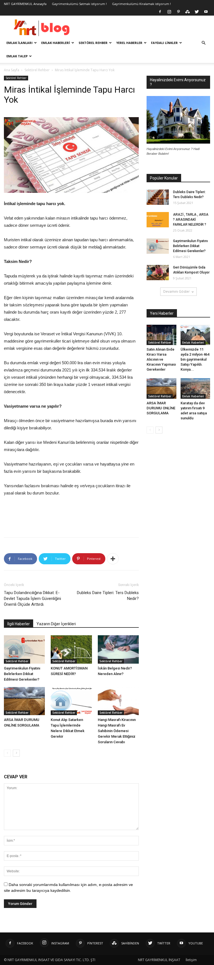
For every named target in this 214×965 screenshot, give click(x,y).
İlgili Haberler (18, 624)
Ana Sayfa (11, 70)
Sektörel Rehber (93, 43)
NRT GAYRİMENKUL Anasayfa (25, 4)
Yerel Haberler (129, 43)
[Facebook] (160, 12)
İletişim (191, 959)
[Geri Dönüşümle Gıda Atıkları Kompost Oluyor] (158, 272)
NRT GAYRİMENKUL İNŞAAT (159, 959)
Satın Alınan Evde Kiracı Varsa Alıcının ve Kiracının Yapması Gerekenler (161, 359)
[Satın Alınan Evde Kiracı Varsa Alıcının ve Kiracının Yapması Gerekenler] (161, 335)
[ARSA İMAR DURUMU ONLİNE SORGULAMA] (24, 701)
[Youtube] (206, 12)
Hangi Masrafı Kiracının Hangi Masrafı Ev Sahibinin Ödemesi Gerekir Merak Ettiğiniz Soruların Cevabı (117, 731)
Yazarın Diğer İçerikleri (56, 624)
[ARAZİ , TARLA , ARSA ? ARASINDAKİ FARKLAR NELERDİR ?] (158, 219)
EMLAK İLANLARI (19, 43)
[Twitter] (197, 12)
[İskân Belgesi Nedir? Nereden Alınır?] (118, 649)
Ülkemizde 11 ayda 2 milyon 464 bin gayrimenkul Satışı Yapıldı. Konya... (195, 359)
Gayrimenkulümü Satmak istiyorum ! (79, 4)
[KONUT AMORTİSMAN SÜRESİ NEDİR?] (71, 649)
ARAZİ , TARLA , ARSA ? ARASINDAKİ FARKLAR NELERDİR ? (190, 220)
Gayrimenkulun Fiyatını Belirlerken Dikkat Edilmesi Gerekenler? (22, 673)
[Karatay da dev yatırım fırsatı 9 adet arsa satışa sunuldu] (195, 388)
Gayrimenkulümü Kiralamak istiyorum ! (141, 4)
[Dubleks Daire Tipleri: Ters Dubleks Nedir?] (158, 197)
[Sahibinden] (187, 12)
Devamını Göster (176, 291)
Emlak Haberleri (55, 43)
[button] (203, 43)
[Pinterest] (178, 12)
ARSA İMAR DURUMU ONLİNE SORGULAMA (161, 408)
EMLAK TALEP (17, 56)
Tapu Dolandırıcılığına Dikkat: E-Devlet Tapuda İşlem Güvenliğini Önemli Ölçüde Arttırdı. (32, 598)
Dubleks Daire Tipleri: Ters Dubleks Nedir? (108, 595)
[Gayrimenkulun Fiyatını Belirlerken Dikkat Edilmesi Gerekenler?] (24, 649)
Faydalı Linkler (164, 43)
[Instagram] (169, 12)
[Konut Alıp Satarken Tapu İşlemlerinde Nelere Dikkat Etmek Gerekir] (71, 701)
